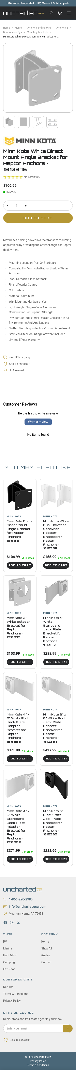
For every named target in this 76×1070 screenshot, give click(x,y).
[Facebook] (5, 922)
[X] (18, 922)
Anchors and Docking (39, 27)
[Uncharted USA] (23, 13)
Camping (9, 962)
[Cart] (60, 13)
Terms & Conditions (15, 993)
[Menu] (69, 13)
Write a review (38, 422)
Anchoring (62, 27)
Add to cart (20, 565)
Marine (18, 27)
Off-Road (9, 969)
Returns (8, 987)
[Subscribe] (68, 1028)
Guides (45, 955)
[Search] (51, 13)
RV (5, 941)
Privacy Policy (12, 1000)
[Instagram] (12, 922)
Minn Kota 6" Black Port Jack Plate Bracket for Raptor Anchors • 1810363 (53, 822)
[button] (13, 177)
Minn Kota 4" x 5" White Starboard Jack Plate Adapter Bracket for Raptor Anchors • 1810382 (18, 826)
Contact (46, 962)
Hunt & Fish (10, 955)
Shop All (46, 948)
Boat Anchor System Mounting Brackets (25, 32)
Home (6, 27)
